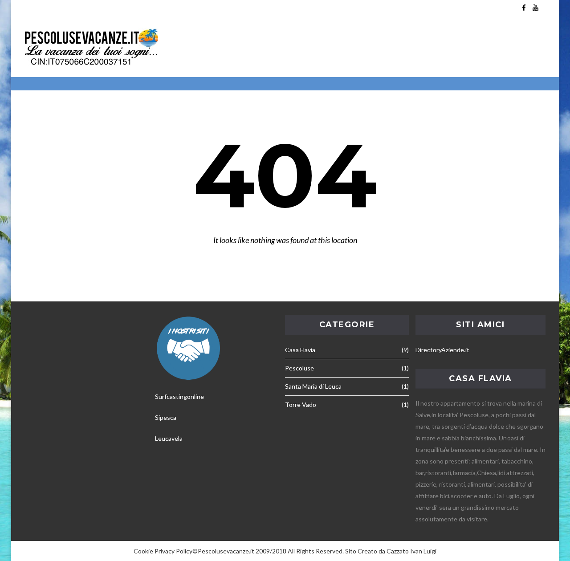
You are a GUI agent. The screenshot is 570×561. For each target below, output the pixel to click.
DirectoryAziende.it (442, 350)
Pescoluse (299, 368)
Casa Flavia (300, 350)
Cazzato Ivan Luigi (411, 551)
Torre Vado (300, 404)
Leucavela (169, 438)
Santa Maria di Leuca (313, 386)
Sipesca (165, 417)
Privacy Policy (173, 551)
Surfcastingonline (179, 396)
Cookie (143, 551)
